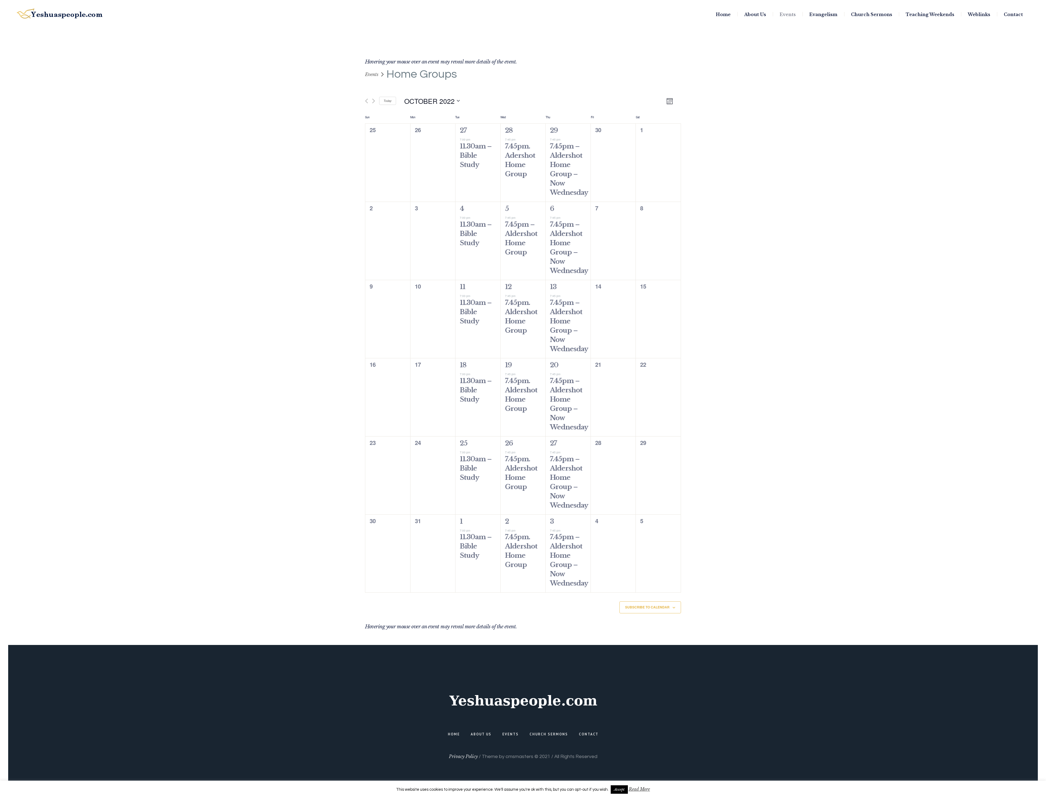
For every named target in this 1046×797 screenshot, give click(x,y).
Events (371, 74)
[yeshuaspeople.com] (523, 701)
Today (388, 101)
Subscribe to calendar (647, 607)
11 (462, 287)
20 (554, 365)
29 (554, 130)
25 (463, 443)
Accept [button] (619, 789)
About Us (481, 734)
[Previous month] (366, 101)
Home (454, 734)
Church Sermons (549, 734)
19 (508, 365)
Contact (588, 734)
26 (509, 443)
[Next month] (373, 101)
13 (553, 287)
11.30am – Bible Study (476, 155)
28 (509, 130)
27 (463, 130)
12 (508, 287)
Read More (639, 789)
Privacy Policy (463, 756)
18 (463, 365)
